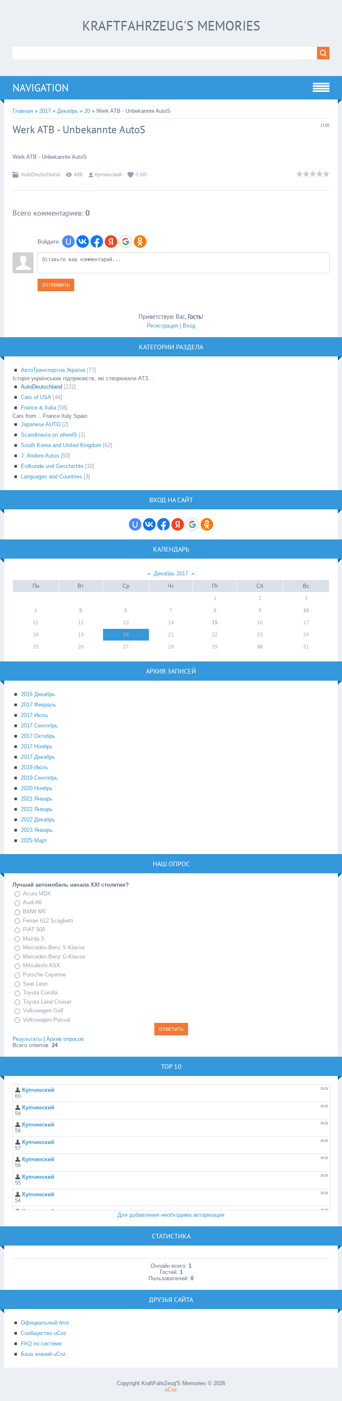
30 (260, 647)
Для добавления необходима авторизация (171, 1215)
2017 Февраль (38, 705)
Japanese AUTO (40, 424)
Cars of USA (36, 397)
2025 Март (34, 840)
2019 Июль (34, 767)
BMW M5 (34, 911)
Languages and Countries (51, 476)
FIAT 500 (34, 929)
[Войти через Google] (125, 241)
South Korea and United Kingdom (61, 445)
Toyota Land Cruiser (47, 1002)
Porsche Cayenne (44, 974)
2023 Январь (37, 830)
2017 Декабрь (38, 757)
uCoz (171, 1389)
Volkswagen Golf (43, 1010)
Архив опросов (65, 1039)
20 (87, 111)
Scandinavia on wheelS (49, 435)
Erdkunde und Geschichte (52, 466)
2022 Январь (37, 809)
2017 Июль (34, 715)
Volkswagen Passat (46, 1020)
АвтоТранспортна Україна (53, 370)
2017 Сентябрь (39, 725)
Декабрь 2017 (171, 573)
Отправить (56, 284)
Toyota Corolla (40, 992)
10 (306, 610)
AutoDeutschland (40, 175)
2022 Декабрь (38, 819)
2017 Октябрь (38, 736)
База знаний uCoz (43, 1354)
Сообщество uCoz (43, 1333)
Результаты (27, 1039)
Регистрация (162, 326)
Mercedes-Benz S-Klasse (54, 947)
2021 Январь (37, 799)
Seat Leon (35, 984)
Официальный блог (45, 1323)
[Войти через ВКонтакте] (82, 241)
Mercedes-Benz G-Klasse (54, 956)
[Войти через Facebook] (97, 241)
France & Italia (38, 407)
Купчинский (108, 175)
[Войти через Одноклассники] (140, 241)
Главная (23, 111)
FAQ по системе (41, 1343)
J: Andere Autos (40, 456)
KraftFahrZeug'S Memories (171, 25)
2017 (45, 111)
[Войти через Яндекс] (111, 241)
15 (215, 622)
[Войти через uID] (68, 241)
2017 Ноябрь (37, 746)
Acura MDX (37, 893)
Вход (189, 326)
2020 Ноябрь (37, 788)
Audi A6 (32, 903)
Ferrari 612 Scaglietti (48, 921)
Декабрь (67, 111)
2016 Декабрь (38, 694)
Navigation (41, 87)
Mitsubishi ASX (41, 965)
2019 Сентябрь (39, 778)
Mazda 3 (33, 939)
